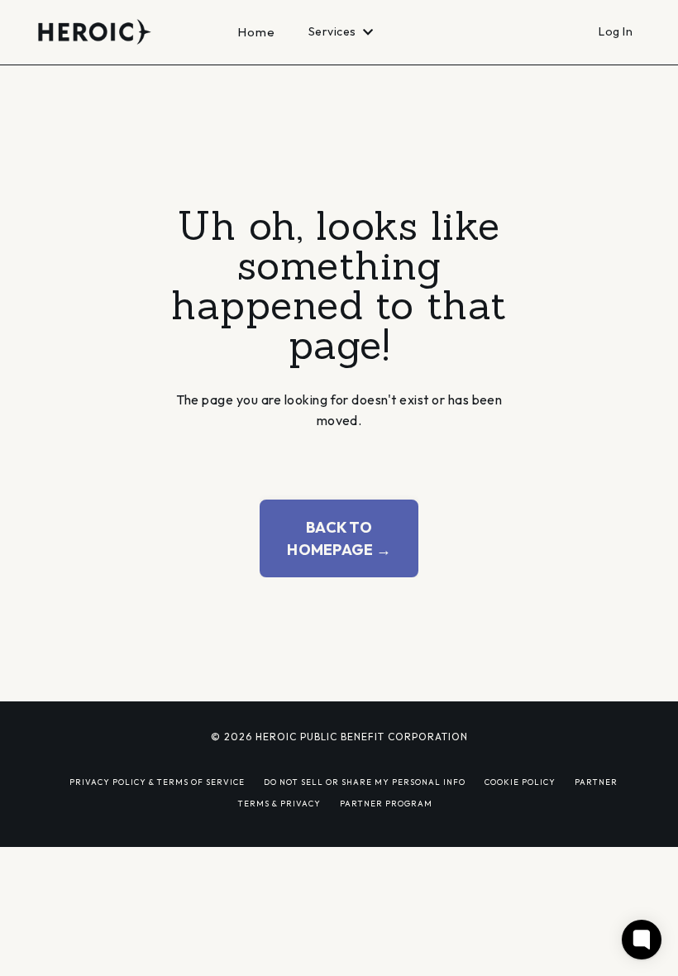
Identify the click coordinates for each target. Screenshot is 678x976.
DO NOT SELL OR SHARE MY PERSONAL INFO (365, 782)
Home (256, 32)
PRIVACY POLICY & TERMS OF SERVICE (157, 782)
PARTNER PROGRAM (386, 803)
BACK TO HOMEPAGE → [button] (339, 538)
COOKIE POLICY (520, 782)
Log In (616, 31)
